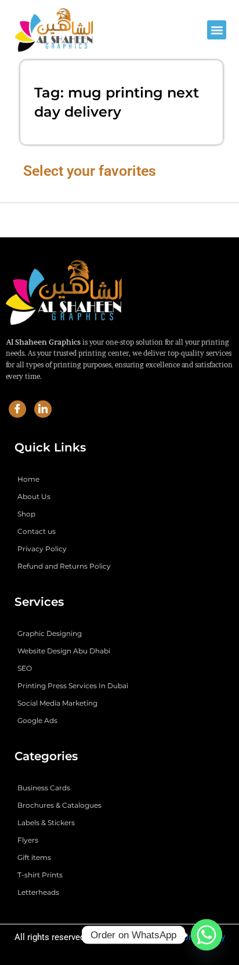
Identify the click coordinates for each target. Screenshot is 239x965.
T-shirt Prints (40, 874)
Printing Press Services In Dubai (72, 685)
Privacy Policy (42, 548)
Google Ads (37, 720)
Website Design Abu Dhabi (63, 650)
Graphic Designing (49, 633)
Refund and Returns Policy (64, 566)
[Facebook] (17, 409)
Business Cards (43, 787)
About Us (33, 496)
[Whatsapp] (206, 934)
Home (28, 479)
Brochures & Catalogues (59, 805)
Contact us (36, 531)
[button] (216, 29)
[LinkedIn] (43, 409)
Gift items (34, 857)
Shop (26, 513)
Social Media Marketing (57, 703)
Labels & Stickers (46, 822)
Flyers (27, 840)
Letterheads (38, 892)
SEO (24, 668)
